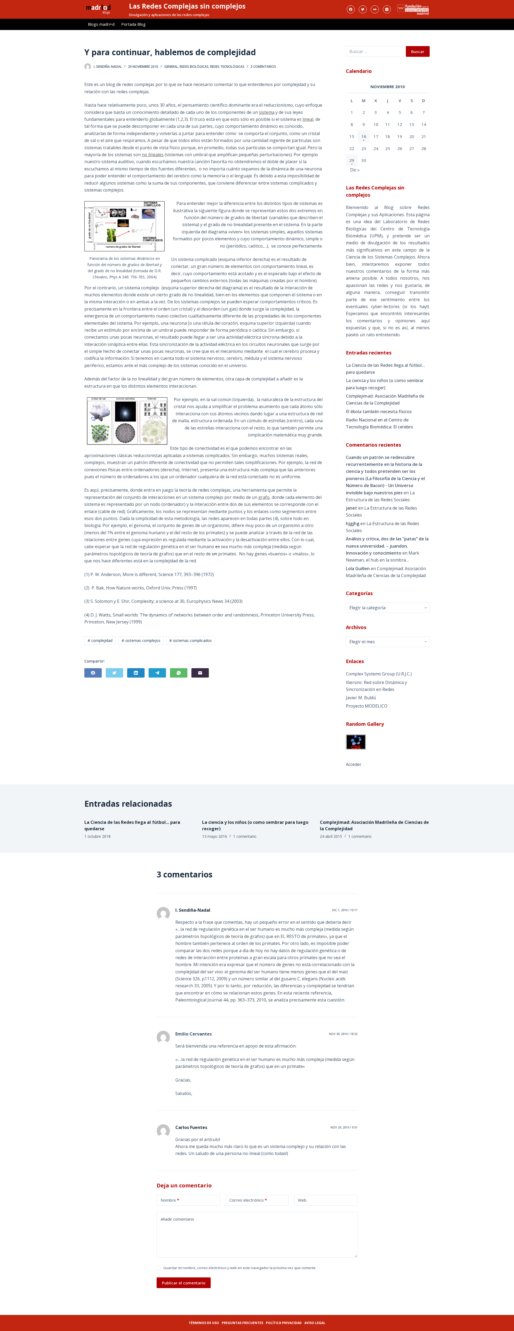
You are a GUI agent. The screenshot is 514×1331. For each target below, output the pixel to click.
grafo (264, 497)
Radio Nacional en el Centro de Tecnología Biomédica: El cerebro (379, 423)
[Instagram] (387, 9)
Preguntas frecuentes (242, 1323)
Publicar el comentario (183, 1282)
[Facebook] (351, 9)
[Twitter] (363, 9)
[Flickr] (375, 9)
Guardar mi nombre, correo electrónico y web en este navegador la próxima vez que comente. (239, 1267)
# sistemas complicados (190, 640)
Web (302, 1200)
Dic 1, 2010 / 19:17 (344, 910)
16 (363, 136)
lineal (308, 119)
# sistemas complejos (141, 640)
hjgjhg (352, 523)
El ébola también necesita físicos (379, 411)
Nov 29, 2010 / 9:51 (344, 1127)
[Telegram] (157, 673)
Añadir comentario (177, 1219)
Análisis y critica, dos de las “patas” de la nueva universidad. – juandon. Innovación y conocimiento (387, 546)
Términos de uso (204, 1323)
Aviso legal (314, 1323)
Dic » (355, 170)
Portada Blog (133, 24)
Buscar (417, 51)
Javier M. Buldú (361, 698)
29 (351, 160)
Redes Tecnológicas (227, 66)
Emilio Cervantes (193, 1034)
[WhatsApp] (178, 673)
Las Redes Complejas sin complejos (187, 5)
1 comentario (244, 836)
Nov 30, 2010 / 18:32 (343, 1034)
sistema (266, 112)
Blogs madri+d (101, 24)
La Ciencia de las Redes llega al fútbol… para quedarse (385, 368)
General (171, 66)
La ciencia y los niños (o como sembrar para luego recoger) (385, 383)
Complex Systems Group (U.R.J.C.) (379, 674)
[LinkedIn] (136, 673)
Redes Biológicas (194, 66)
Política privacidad (284, 1323)
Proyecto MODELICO (366, 706)
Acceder (353, 764)
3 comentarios (263, 66)
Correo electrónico (248, 1200)
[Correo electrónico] (200, 673)
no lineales (153, 155)
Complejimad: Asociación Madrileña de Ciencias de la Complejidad (385, 399)
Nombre (170, 1200)
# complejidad (100, 640)
